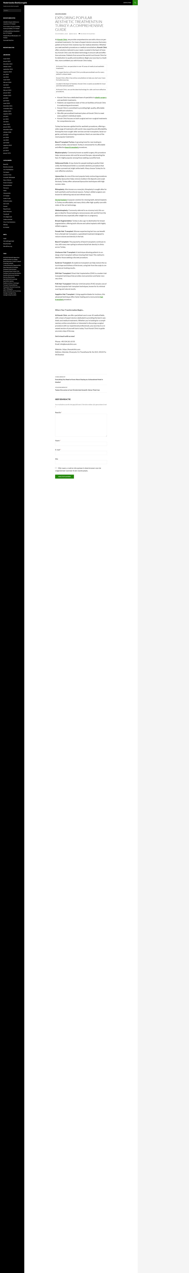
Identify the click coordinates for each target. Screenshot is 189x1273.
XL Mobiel (6, 227)
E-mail (58, 450)
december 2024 (7, 64)
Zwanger (5, 293)
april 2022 (6, 100)
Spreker (12, 281)
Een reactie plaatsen (87, 34)
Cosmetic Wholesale (9, 177)
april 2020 (6, 142)
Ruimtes (17, 275)
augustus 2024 (7, 72)
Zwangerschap (12, 293)
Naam (58, 440)
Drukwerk (6, 269)
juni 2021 (6, 119)
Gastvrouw (11, 273)
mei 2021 (6, 121)
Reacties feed (7, 243)
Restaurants (11, 275)
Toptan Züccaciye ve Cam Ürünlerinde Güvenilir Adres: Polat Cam (77, 389)
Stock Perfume (7, 211)
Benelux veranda (8, 167)
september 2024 (8, 69)
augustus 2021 (7, 114)
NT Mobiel (6, 196)
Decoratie (8, 267)
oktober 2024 (7, 66)
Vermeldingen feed (8, 241)
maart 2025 (6, 58)
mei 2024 (6, 77)
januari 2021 (7, 127)
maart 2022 (6, 103)
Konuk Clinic (62, 39)
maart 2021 (6, 124)
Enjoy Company (7, 182)
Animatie (10, 257)
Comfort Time (7, 175)
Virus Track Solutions (9, 222)
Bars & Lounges (13, 259)
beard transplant (71, 147)
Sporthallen (6, 281)
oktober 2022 (7, 95)
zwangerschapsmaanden (9, 295)
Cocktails (10, 263)
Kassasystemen (7, 185)
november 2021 (7, 108)
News (4, 190)
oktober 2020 (7, 132)
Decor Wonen (7, 180)
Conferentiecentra (8, 265)
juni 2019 (6, 150)
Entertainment (12, 269)
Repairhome (6, 209)
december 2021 (7, 106)
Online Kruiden (7, 201)
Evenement (6, 271)
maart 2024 (6, 79)
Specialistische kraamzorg (10, 279)
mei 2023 (6, 85)
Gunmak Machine (8, 40)
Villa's (5, 289)
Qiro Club (6, 203)
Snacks (13, 277)
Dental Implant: (61, 200)
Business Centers (11, 261)
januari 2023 (7, 93)
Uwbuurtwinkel (7, 219)
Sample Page (127, 2)
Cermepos (6, 172)
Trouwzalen (6, 287)
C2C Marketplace (8, 169)
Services (5, 277)
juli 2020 (5, 135)
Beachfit (5, 164)
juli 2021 (5, 116)
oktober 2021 (7, 111)
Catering (5, 263)
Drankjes (15, 267)
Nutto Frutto (7, 198)
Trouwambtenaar (13, 285)
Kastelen (5, 275)
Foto (18, 271)
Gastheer (5, 273)
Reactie (58, 412)
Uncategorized (60, 14)
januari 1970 (7, 153)
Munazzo (6, 188)
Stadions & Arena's (8, 283)
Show (9, 277)
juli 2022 (5, 98)
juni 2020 (6, 137)
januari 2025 (7, 61)
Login (4, 238)
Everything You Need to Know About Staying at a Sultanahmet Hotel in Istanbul (79, 379)
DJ (12, 267)
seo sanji (74, 34)
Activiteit (5, 257)
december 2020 (7, 129)
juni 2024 (6, 74)
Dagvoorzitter (17, 265)
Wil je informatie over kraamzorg (12, 291)
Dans (4, 267)
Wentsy (5, 224)
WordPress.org (7, 246)
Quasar (5, 206)
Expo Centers (13, 271)
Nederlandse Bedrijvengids (15, 2)
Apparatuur (16, 257)
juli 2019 (5, 148)
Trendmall (6, 214)
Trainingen (16, 283)
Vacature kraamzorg (15, 287)
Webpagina (10, 289)
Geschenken (17, 273)
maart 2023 (6, 87)
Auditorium (6, 259)
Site (56, 459)
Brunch (5, 261)
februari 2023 (7, 90)
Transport (5, 285)
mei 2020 (6, 140)
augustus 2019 (7, 145)
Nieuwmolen (7, 193)
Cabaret (19, 261)
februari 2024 (7, 82)
